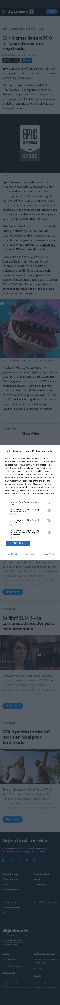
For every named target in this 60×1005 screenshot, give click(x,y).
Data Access (30, 554)
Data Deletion (12, 554)
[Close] (54, 451)
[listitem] (30, 503)
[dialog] (30, 502)
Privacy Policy (47, 554)
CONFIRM (18, 543)
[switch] (48, 510)
